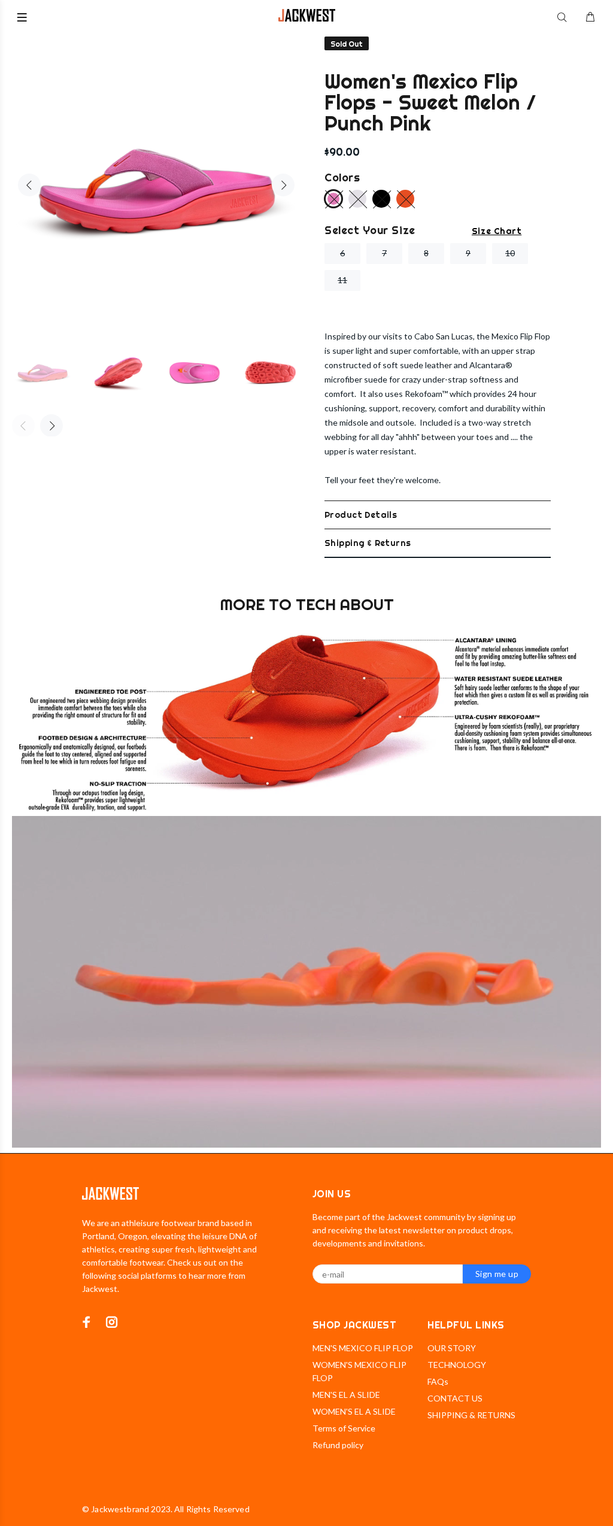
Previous (29, 185)
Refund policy (337, 1445)
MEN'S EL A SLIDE (346, 1395)
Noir (381, 199)
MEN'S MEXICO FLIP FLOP (362, 1348)
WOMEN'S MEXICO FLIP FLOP (359, 1371)
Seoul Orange (405, 199)
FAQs (437, 1381)
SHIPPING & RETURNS (471, 1415)
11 (342, 280)
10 (510, 253)
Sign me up (496, 1274)
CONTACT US (454, 1398)
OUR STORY (451, 1348)
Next (283, 185)
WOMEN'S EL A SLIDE (354, 1411)
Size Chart (496, 231)
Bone (357, 199)
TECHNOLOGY (456, 1365)
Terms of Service (343, 1428)
